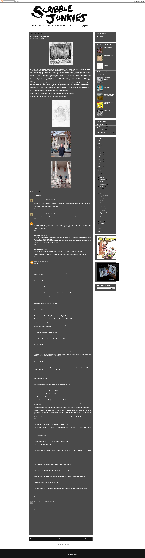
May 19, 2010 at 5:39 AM (44, 261)
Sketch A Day (100, 124)
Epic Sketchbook (101, 127)
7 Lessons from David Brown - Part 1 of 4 (105, 197)
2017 (99, 159)
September (103, 184)
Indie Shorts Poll (101, 74)
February (102, 223)
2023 (99, 145)
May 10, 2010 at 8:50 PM (49, 223)
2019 (99, 154)
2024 (99, 143)
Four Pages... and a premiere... (105, 205)
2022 (99, 147)
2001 (99, 231)
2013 (99, 168)
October (102, 182)
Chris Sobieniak (38, 223)
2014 (99, 166)
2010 (99, 175)
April (101, 219)
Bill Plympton (100, 36)
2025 (99, 141)
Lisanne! (36, 501)
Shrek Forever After (105, 202)
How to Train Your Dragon (104, 209)
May (101, 193)
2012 (99, 170)
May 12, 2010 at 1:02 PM (47, 235)
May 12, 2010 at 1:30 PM (47, 249)
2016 (99, 161)
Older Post (88, 539)
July (101, 188)
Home (61, 539)
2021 (99, 150)
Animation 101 (100, 129)
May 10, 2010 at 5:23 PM (49, 199)
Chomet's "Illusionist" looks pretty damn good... (109, 95)
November (103, 179)
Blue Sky (102, 200)
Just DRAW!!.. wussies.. (107, 78)
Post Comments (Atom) (64, 544)
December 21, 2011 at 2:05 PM (46, 501)
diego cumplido (38, 199)
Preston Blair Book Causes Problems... (109, 56)
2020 (99, 152)
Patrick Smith (100, 39)
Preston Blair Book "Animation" (108, 103)
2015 (99, 163)
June (101, 191)
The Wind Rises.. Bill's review (108, 86)
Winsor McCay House (39, 37)
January (102, 226)
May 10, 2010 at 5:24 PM (49, 213)
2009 (99, 228)
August (102, 186)
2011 (99, 173)
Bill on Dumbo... (108, 110)
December (103, 177)
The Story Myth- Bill (102, 72)
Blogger (75, 554)
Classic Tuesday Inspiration (104, 132)
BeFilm (101, 216)
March (102, 221)
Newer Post (33, 539)
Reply (35, 208)
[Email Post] (39, 191)
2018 (99, 157)
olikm (35, 261)
